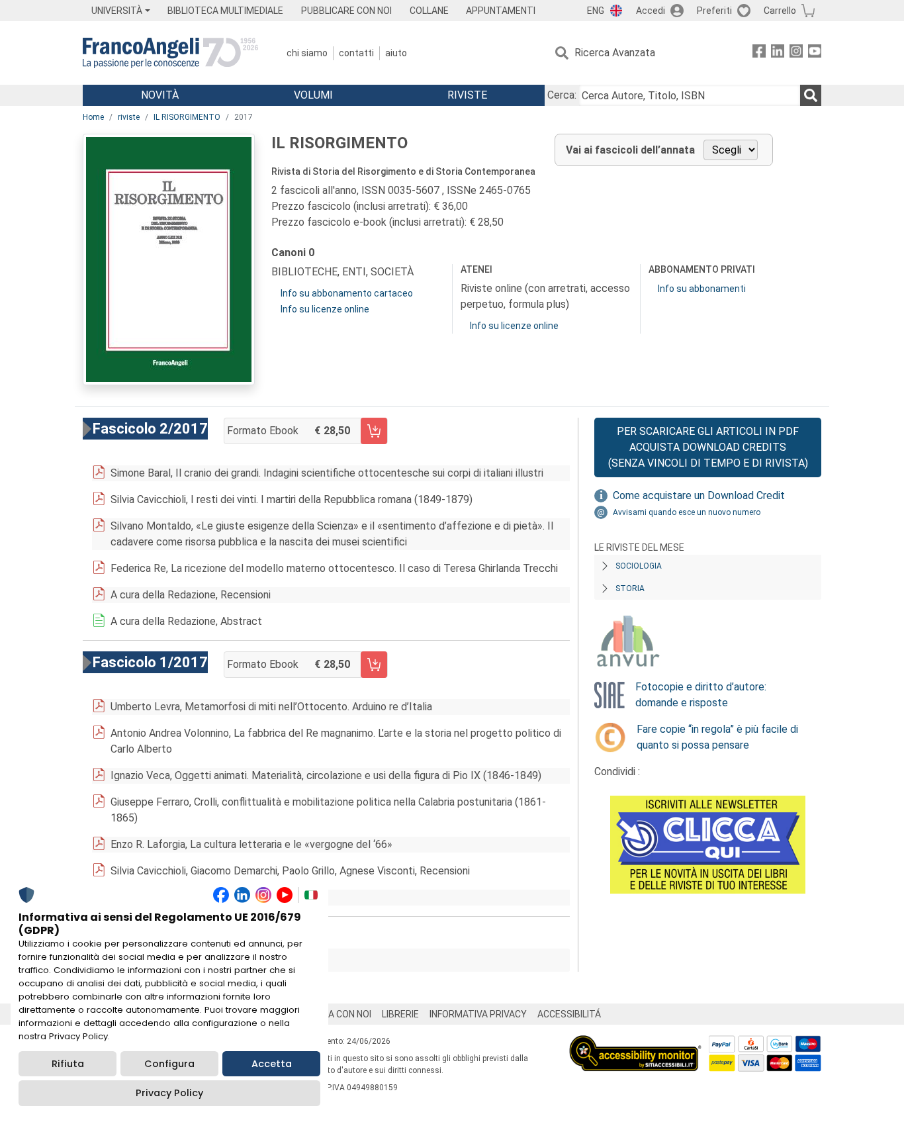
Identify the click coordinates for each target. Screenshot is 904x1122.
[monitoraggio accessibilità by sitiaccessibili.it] (635, 1043)
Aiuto (396, 53)
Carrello (780, 10)
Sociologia (638, 566)
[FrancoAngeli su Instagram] (796, 53)
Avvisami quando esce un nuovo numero (686, 512)
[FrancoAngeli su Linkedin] (777, 53)
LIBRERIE (400, 1014)
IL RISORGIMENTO (187, 117)
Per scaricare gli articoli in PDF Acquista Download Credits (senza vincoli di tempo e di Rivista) (708, 447)
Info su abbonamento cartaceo (347, 293)
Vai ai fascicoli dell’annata (630, 150)
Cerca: (561, 95)
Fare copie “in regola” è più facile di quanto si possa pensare (717, 737)
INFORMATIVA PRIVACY (478, 1014)
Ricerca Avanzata (614, 52)
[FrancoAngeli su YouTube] (814, 53)
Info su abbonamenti (702, 288)
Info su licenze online (325, 309)
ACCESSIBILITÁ (569, 1014)
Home (93, 117)
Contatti (356, 53)
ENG (595, 10)
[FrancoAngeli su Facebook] (759, 53)
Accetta (271, 1063)
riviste (129, 117)
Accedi (650, 10)
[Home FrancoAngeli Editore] (170, 53)
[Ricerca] (810, 95)
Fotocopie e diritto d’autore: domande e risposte (700, 694)
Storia (630, 588)
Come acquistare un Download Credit (699, 495)
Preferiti (714, 10)
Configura (169, 1063)
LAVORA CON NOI (335, 1014)
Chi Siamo (307, 53)
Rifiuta (68, 1063)
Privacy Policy (169, 1092)
